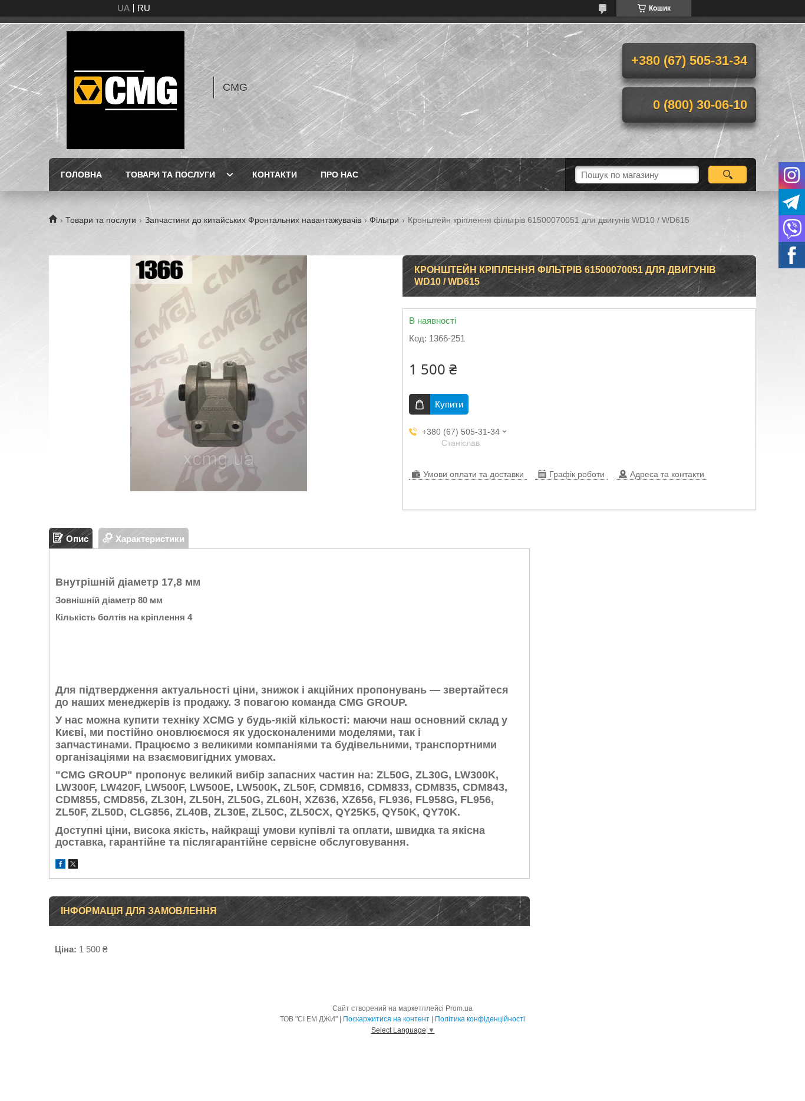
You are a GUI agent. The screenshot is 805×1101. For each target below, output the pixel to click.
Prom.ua (459, 1008)
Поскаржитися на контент (386, 1019)
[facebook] (60, 865)
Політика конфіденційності (480, 1019)
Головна (81, 174)
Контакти (274, 174)
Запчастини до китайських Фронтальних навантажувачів (253, 220)
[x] (73, 865)
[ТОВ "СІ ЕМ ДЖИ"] (125, 87)
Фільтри (384, 220)
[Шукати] (727, 174)
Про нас (339, 174)
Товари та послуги (170, 174)
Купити (449, 404)
